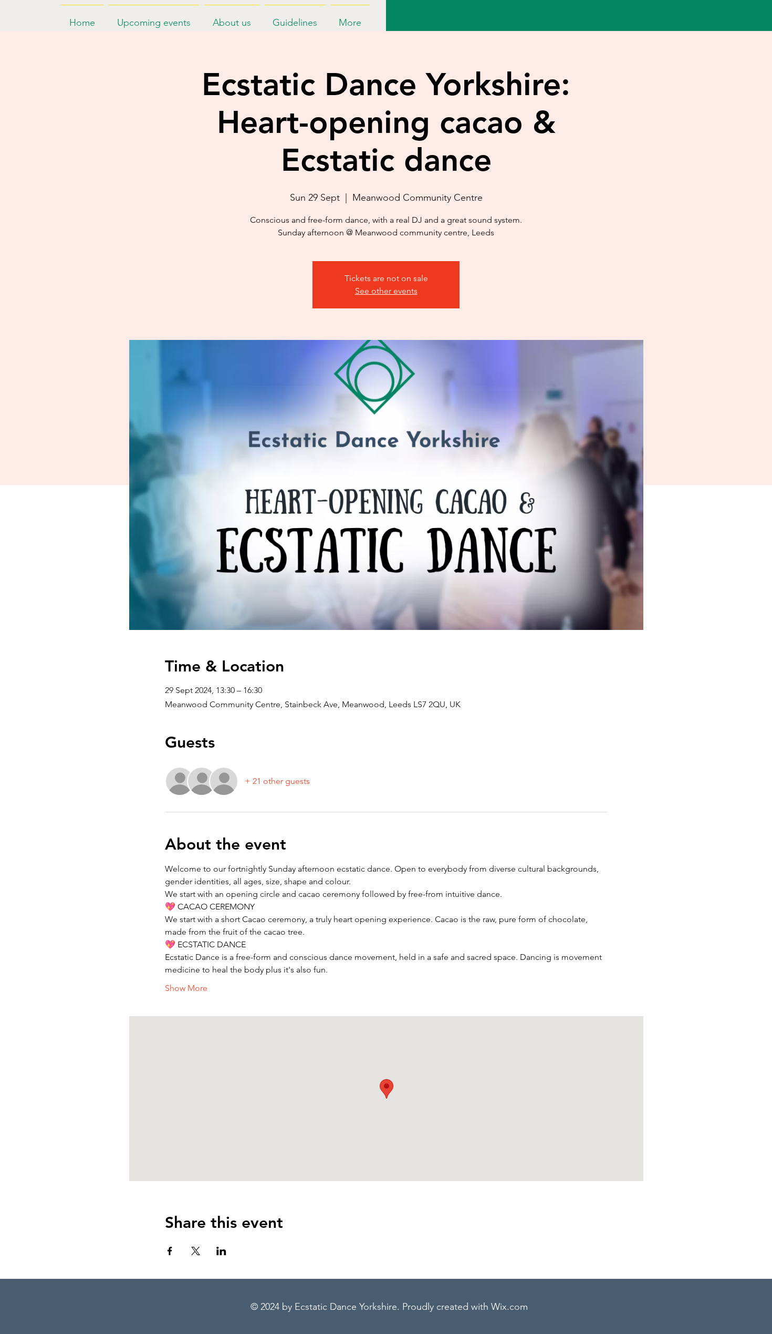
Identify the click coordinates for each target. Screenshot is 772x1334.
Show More (186, 988)
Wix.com (509, 1306)
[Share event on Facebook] (170, 1251)
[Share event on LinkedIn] (221, 1251)
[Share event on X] (196, 1251)
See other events (386, 291)
